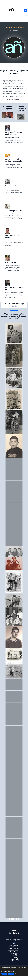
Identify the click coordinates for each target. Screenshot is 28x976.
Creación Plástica (14, 953)
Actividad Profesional (14, 948)
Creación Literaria (14, 951)
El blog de (14, 955)
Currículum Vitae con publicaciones (13, 133)
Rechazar (11, 973)
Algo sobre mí (10, 262)
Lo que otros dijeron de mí (14, 288)
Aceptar (4, 973)
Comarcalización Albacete (14, 950)
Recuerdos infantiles (13, 186)
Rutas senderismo (14, 945)
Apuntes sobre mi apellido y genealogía (13, 160)
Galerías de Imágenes (14, 947)
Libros (14, 943)
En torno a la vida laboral (12, 236)
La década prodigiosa (13, 211)
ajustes (12, 971)
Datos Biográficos (14, 942)
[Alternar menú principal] (25, 10)
